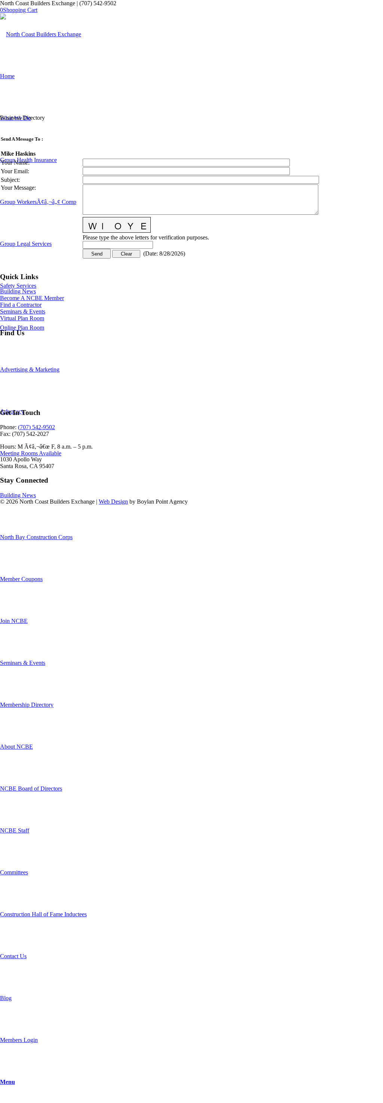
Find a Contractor (21, 305)
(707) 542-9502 (36, 427)
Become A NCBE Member (32, 298)
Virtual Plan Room (22, 318)
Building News (18, 291)
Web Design (113, 501)
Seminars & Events (22, 311)
